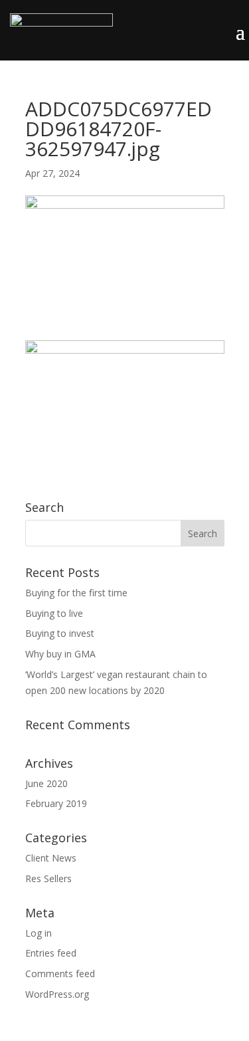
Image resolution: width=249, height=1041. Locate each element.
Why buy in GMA (60, 653)
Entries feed (50, 953)
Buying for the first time (76, 592)
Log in (38, 933)
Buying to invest (59, 633)
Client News (50, 858)
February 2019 (56, 803)
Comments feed (60, 973)
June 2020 (46, 783)
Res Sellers (48, 878)
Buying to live (54, 613)
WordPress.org (57, 994)
